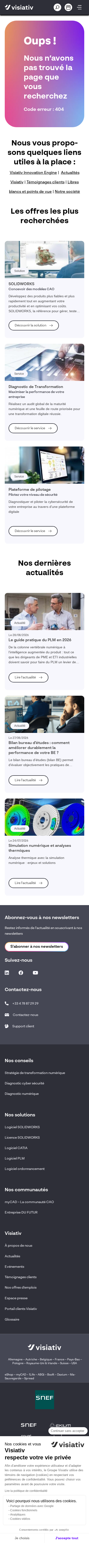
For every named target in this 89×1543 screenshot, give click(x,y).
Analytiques (17, 1514)
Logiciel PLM (15, 1158)
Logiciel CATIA (16, 1148)
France (59, 1359)
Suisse (64, 1363)
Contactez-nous (25, 1015)
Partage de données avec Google (32, 1506)
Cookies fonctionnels (23, 1510)
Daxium (62, 1374)
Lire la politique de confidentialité (26, 1491)
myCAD (21, 1374)
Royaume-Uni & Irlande (41, 1363)
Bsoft (50, 1374)
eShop (9, 1374)
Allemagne (15, 1359)
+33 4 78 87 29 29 (25, 1003)
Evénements (14, 1266)
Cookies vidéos (20, 1518)
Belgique (46, 1359)
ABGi (41, 1374)
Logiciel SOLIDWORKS (22, 1127)
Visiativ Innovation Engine (33, 173)
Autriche (31, 1359)
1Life (32, 1374)
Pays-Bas (73, 1359)
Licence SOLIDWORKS (22, 1137)
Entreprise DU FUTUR (21, 1212)
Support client (23, 1026)
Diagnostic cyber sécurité (24, 1083)
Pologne (17, 1363)
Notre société (67, 192)
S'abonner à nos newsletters (36, 947)
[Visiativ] (24, 7)
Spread (29, 1378)
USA (74, 1363)
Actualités (12, 1256)
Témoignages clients (46, 182)
